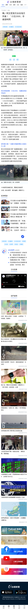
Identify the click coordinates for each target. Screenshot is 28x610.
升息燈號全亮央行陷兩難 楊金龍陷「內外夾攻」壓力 (18, 264)
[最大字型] (17, 59)
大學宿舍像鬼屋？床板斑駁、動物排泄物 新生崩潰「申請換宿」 (18, 254)
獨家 (22, 244)
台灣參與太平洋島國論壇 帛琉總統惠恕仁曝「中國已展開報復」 (18, 259)
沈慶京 (11, 27)
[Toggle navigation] (24, 606)
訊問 (11, 244)
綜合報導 (11, 250)
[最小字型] (10, 59)
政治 (9, 10)
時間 (24, 241)
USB (7, 244)
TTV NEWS (3, 10)
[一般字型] (14, 59)
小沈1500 (18, 27)
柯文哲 (5, 27)
